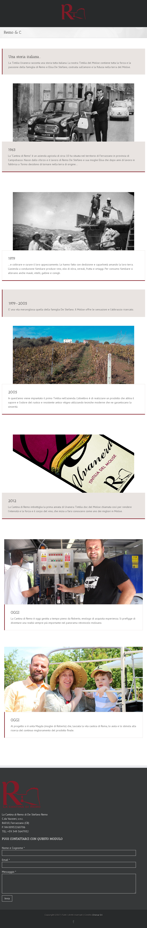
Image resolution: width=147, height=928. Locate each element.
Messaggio (9, 871)
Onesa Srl (97, 914)
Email (6, 860)
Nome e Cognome (13, 848)
